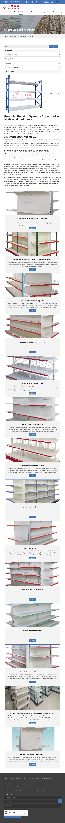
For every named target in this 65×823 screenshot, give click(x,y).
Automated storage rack (12, 67)
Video (48, 11)
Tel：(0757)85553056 (9, 782)
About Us (13, 11)
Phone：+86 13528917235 (11, 784)
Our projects (34, 11)
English (57, 1)
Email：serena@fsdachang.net (12, 786)
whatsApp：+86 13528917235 (11, 788)
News (27, 11)
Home (6, 11)
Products (20, 11)
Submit (12, 817)
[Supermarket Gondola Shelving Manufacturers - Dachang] (11, 6)
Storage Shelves (10, 59)
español (58, 2)
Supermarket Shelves (27, 36)
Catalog (43, 11)
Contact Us (56, 11)
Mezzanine (8, 63)
